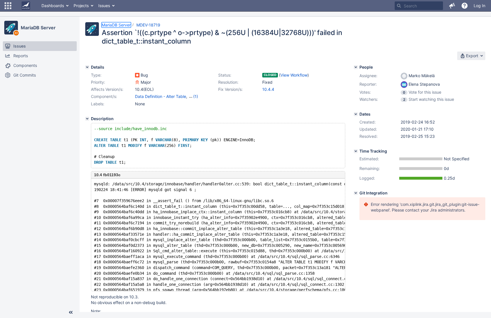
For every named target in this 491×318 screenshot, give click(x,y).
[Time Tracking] (356, 151)
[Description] (87, 119)
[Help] (464, 5)
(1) (195, 96)
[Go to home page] (26, 5)
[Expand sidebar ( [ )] (71, 312)
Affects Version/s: (107, 89)
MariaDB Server (38, 27)
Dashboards (52, 5)
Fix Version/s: (230, 89)
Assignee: (368, 75)
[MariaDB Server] (11, 27)
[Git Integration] (356, 193)
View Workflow (293, 75)
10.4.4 (268, 89)
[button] (8, 5)
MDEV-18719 (148, 24)
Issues (104, 5)
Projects (81, 5)
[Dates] (356, 114)
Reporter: (368, 84)
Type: (96, 75)
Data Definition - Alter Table (160, 96)
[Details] (87, 67)
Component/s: (104, 96)
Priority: (98, 82)
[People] (356, 67)
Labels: (97, 103)
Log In (479, 5)
